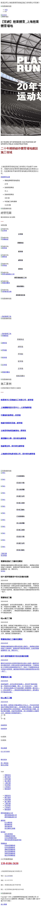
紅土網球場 (8, 822)
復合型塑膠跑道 (10, 855)
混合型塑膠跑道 (10, 851)
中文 (6, 10)
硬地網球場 (8, 824)
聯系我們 (8, 789)
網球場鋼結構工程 (11, 817)
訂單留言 (8, 787)
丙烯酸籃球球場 (10, 836)
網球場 (3, 820)
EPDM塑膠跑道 (10, 847)
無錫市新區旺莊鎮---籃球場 (11, 423)
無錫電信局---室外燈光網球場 (12, 446)
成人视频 (4, 904)
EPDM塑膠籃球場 (10, 838)
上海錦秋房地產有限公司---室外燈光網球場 (18, 454)
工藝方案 (8, 783)
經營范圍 (8, 779)
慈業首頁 (8, 775)
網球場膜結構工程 (11, 815)
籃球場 (3, 832)
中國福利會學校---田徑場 (11, 415)
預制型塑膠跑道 (10, 853)
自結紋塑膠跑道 (10, 845)
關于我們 (8, 777)
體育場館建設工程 (7, 813)
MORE (3, 571)
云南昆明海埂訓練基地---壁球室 (13, 431)
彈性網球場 (8, 826)
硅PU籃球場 (9, 834)
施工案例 (8, 781)
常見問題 (8, 785)
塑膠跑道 (4, 843)
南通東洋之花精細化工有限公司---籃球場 (17, 400)
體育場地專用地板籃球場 (13, 840)
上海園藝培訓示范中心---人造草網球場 (16, 407)
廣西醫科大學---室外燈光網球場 (13, 438)
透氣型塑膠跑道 (10, 849)
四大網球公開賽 (10, 828)
